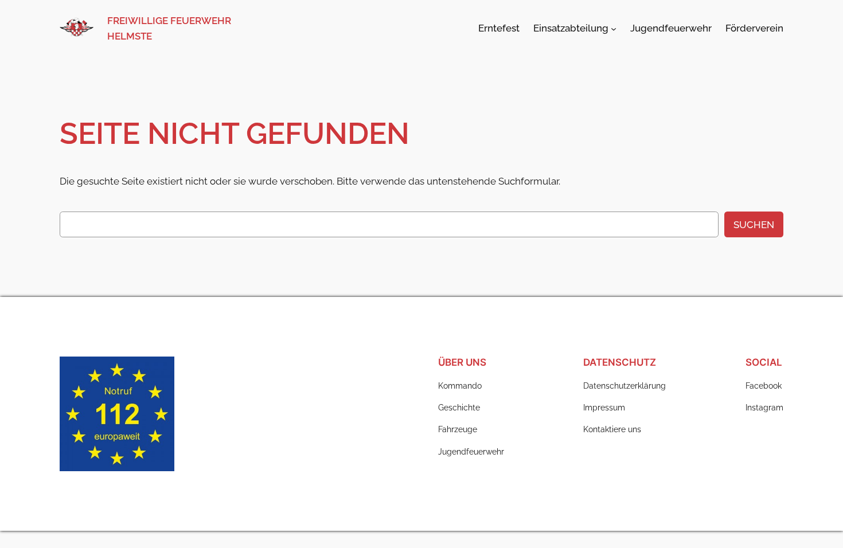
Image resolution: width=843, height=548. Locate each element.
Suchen (753, 224)
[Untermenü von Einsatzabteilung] (613, 28)
